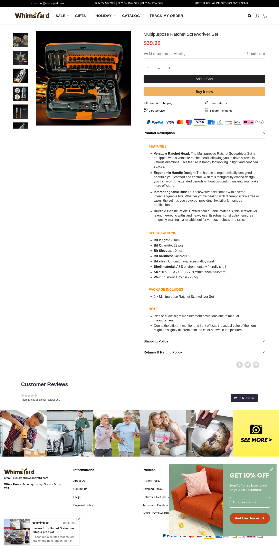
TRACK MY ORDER (166, 16)
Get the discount (249, 518)
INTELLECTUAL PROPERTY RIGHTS (167, 513)
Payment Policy (83, 505)
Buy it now (204, 92)
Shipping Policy (156, 341)
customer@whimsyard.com (47, 3)
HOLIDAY (104, 16)
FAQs (76, 497)
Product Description (159, 133)
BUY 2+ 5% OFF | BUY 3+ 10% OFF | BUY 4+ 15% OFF (129, 3)
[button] (244, 398)
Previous (21, 91)
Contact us (80, 488)
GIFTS (80, 16)
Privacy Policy (151, 480)
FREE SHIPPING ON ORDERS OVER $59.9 (221, 3)
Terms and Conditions (157, 505)
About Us (79, 480)
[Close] (272, 469)
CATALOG (131, 16)
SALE (60, 16)
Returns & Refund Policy (163, 352)
